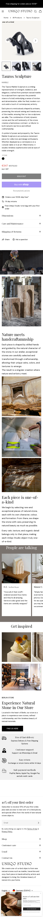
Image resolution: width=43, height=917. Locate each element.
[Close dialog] (40, 893)
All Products (17, 18)
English (4, 890)
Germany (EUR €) (23, 890)
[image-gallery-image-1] (16, 647)
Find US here (12, 728)
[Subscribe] (38, 822)
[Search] (35, 11)
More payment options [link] (21, 190)
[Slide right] (35, 40)
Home (6, 18)
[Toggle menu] (2, 11)
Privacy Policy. (7, 832)
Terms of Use (32, 829)
